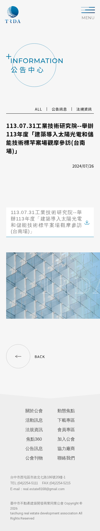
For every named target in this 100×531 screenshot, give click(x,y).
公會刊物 (34, 458)
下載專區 (66, 420)
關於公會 (34, 410)
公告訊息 (34, 448)
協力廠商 (66, 448)
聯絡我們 (66, 458)
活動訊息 (34, 420)
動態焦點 (66, 410)
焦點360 (34, 439)
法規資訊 (34, 429)
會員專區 (66, 429)
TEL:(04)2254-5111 (24, 483)
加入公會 (66, 439)
